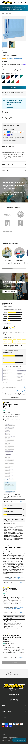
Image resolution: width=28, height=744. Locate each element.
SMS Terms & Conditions (7, 738)
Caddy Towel (8, 13)
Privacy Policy (4, 737)
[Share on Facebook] (9, 146)
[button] (22, 2)
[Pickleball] (19, 252)
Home (3, 13)
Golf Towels (7, 260)
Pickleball (19, 260)
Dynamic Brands (8, 734)
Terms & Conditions (13, 737)
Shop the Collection (10, 291)
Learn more (10, 107)
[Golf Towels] (7, 252)
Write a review (18, 58)
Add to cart (14, 87)
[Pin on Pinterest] (13, 146)
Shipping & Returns (6, 740)
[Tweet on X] (6, 146)
